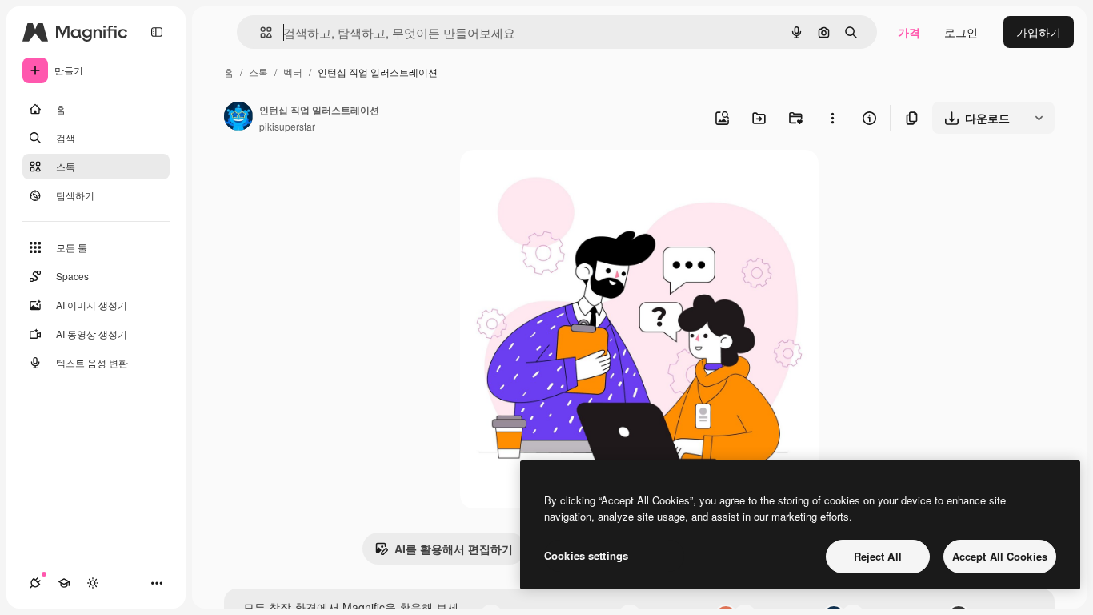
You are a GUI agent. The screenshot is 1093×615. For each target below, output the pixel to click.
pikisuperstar (287, 126)
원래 (552, 180)
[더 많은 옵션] (832, 118)
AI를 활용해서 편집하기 (453, 549)
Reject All (878, 556)
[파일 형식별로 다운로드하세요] (1039, 118)
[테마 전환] (93, 583)
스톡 (258, 71)
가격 (909, 32)
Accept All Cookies (999, 556)
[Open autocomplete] (260, 32)
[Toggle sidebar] (157, 32)
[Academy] (64, 583)
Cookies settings (586, 555)
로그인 (961, 32)
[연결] (35, 583)
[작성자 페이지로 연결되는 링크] (238, 118)
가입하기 (1038, 32)
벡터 (292, 71)
